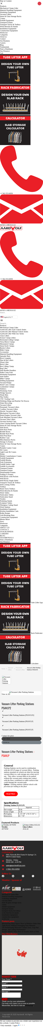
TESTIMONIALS (7, 538)
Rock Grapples (5, 358)
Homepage (29, 1005)
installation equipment (10, 915)
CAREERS (4, 534)
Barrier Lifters (5, 348)
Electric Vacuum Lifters (8, 411)
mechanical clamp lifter (10, 894)
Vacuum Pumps (5, 383)
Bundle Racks (5, 432)
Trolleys (3, 487)
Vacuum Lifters (5, 14)
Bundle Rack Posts (7, 434)
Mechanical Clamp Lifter (9, 8)
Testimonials (4, 47)
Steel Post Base (5, 436)
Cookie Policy (14, 1023)
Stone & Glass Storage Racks (10, 16)
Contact (3, 39)
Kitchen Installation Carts (9, 511)
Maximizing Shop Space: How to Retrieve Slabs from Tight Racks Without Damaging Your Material (21, 924)
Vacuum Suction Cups (8, 421)
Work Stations (5, 507)
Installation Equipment (8, 29)
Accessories (4, 352)
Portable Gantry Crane (8, 448)
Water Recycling (6, 403)
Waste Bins (4, 395)
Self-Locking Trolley (7, 485)
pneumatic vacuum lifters (20, 669)
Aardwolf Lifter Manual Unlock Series (14, 332)
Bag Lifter (3, 368)
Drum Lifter (4, 362)
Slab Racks (4, 428)
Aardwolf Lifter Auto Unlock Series (13, 330)
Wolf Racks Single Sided (9, 481)
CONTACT (4, 529)
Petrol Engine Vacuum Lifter (10, 415)
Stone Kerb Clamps (7, 346)
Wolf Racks (4, 479)
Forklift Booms (5, 460)
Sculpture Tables (6, 503)
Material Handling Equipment (11, 10)
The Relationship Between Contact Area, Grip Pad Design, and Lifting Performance (20, 929)
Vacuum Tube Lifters (7, 419)
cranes (4, 905)
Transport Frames (6, 22)
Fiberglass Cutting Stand (9, 505)
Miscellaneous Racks (7, 440)
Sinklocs (3, 389)
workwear (5, 919)
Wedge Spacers (5, 393)
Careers (3, 43)
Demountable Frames (7, 472)
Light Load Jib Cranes (8, 452)
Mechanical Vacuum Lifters (10, 413)
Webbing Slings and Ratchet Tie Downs (14, 401)
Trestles (3, 499)
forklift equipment (8, 907)
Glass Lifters (4, 336)
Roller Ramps (5, 513)
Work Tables (4, 493)
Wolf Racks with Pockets (9, 476)
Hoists (2, 454)
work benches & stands (10, 913)
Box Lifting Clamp (7, 366)
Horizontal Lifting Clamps (9, 340)
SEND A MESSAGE (8, 225)
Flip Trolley (4, 397)
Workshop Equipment (8, 12)
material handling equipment (12, 896)
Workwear (4, 33)
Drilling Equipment (7, 381)
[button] (0, 314)
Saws (2, 521)
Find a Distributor (6, 49)
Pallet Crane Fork (6, 372)
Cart (1, 53)
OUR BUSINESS (6, 532)
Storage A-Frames (6, 442)
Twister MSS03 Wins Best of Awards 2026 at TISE (20, 932)
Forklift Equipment (7, 20)
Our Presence (5, 51)
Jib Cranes (4, 450)
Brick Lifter (4, 364)
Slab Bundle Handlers (8, 370)
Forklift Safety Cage (7, 464)
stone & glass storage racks (11, 903)
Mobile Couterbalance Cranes (11, 456)
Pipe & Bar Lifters (6, 360)
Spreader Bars (5, 356)
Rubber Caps (5, 438)
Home (3, 669)
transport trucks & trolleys (11, 911)
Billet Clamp (4, 350)
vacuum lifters (10, 669)
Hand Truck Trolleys (7, 489)
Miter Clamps (5, 379)
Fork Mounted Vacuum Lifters (11, 417)
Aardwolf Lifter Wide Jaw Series (12, 334)
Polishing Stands (6, 501)
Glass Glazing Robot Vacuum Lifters (13, 423)
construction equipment (10, 917)
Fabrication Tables (6, 495)
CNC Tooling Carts (7, 399)
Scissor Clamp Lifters (8, 338)
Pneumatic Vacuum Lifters (9, 407)
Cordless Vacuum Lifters (9, 409)
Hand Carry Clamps (7, 385)
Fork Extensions (6, 462)
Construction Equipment (9, 31)
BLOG (2, 536)
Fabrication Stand (6, 497)
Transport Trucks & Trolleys (10, 24)
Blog (2, 45)
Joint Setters (4, 377)
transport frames (7, 909)
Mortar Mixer (5, 519)
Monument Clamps (7, 344)
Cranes (2, 18)
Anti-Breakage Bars (7, 515)
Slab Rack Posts (6, 430)
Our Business (5, 41)
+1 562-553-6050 (6, 193)
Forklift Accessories (7, 466)
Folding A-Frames (6, 474)
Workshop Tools (6, 391)
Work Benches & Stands (9, 27)
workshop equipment (9, 899)
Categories (4, 35)
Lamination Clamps (7, 387)
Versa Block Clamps (7, 342)
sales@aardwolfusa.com (15, 865)
